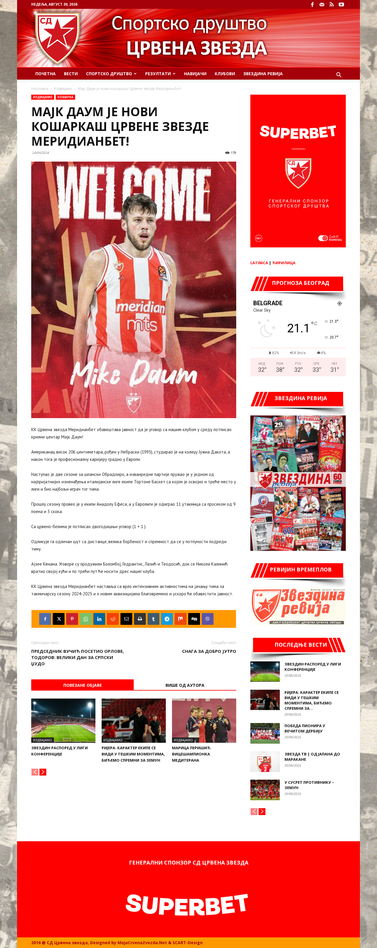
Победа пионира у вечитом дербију (305, 728)
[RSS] (331, 4)
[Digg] (194, 619)
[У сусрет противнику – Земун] (265, 790)
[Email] (126, 619)
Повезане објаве (82, 685)
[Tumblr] (153, 619)
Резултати (158, 73)
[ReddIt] (113, 619)
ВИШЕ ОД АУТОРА (185, 685)
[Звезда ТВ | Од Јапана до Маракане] (265, 761)
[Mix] (180, 619)
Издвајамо (63, 88)
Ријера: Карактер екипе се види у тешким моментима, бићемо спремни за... (312, 700)
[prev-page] (35, 772)
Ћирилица (283, 262)
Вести (71, 73)
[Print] (140, 619)
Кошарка (65, 97)
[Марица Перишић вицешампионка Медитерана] (204, 721)
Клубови (225, 73)
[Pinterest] (72, 619)
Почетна (45, 73)
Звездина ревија (263, 73)
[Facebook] (312, 4)
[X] (59, 619)
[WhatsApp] (86, 619)
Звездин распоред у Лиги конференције (313, 666)
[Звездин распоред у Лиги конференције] (63, 721)
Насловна (39, 88)
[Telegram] (167, 619)
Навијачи (195, 73)
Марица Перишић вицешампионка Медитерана (191, 754)
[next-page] (43, 772)
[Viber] (208, 619)
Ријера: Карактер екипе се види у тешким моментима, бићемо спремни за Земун (133, 754)
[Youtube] (341, 4)
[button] (339, 75)
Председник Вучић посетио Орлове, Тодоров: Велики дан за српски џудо (77, 657)
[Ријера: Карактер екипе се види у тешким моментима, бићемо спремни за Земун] (134, 721)
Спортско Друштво (109, 73)
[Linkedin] (99, 619)
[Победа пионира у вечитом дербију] (265, 733)
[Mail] (322, 4)
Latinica (259, 262)
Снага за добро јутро (209, 651)
